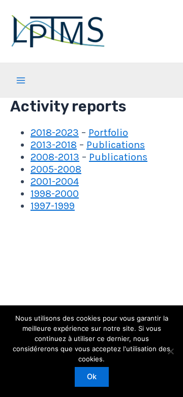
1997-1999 (52, 206)
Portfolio (108, 132)
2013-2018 (53, 145)
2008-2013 (54, 157)
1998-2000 (54, 194)
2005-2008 (55, 169)
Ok (92, 376)
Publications (115, 145)
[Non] (170, 351)
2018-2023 (54, 132)
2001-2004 (54, 181)
